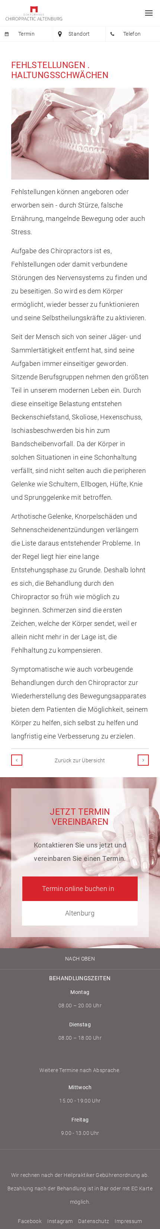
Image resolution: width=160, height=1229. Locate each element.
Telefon (132, 34)
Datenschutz (93, 1221)
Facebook (30, 1221)
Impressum (128, 1221)
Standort (79, 34)
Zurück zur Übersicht (80, 760)
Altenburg (80, 913)
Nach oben (80, 959)
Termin (26, 34)
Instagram (60, 1221)
